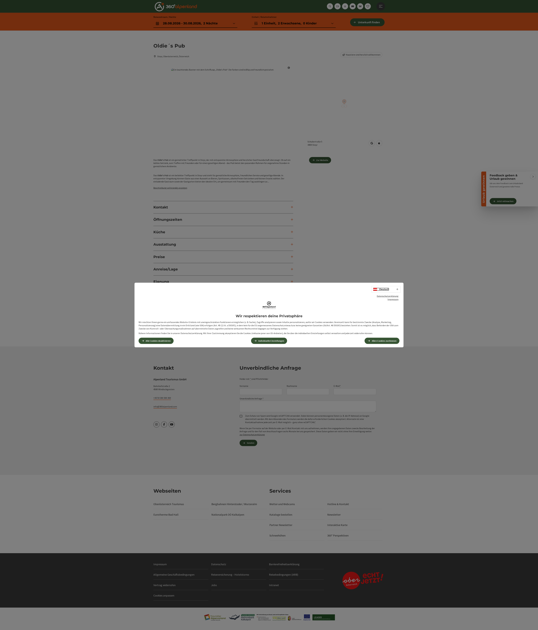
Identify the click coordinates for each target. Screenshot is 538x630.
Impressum (393, 299)
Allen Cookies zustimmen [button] (384, 340)
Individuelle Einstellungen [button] (271, 340)
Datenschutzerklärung (387, 296)
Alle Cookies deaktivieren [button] (158, 340)
